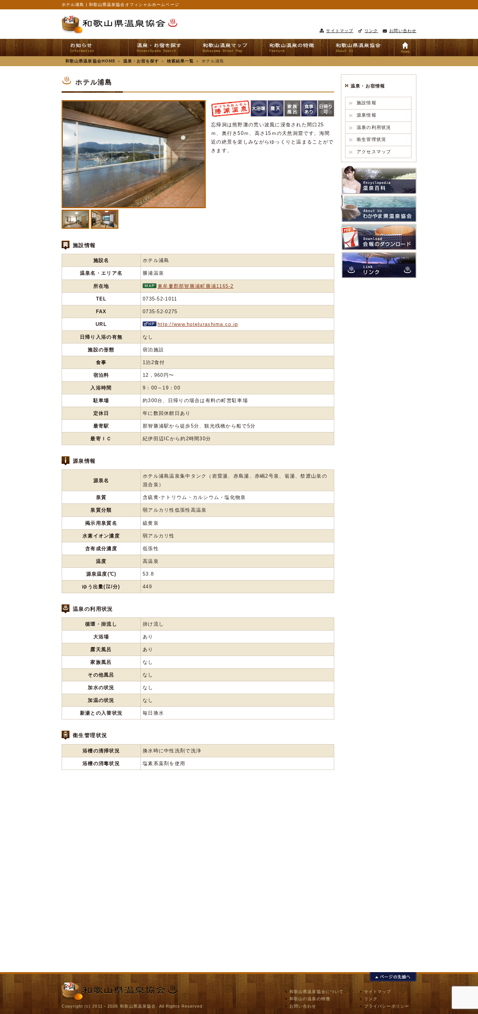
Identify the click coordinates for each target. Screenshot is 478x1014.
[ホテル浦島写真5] (104, 219)
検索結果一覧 (180, 61)
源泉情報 (366, 115)
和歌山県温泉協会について (316, 991)
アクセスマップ (374, 151)
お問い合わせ (402, 30)
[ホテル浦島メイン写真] (134, 154)
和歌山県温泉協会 (119, 25)
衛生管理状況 (371, 139)
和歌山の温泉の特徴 (309, 998)
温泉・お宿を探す (141, 61)
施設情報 (366, 102)
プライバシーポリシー (386, 1006)
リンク (371, 30)
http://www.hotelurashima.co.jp (198, 324)
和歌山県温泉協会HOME (90, 61)
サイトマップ (339, 30)
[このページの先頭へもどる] (393, 977)
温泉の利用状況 (374, 127)
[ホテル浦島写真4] (75, 219)
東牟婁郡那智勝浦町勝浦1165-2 (196, 286)
